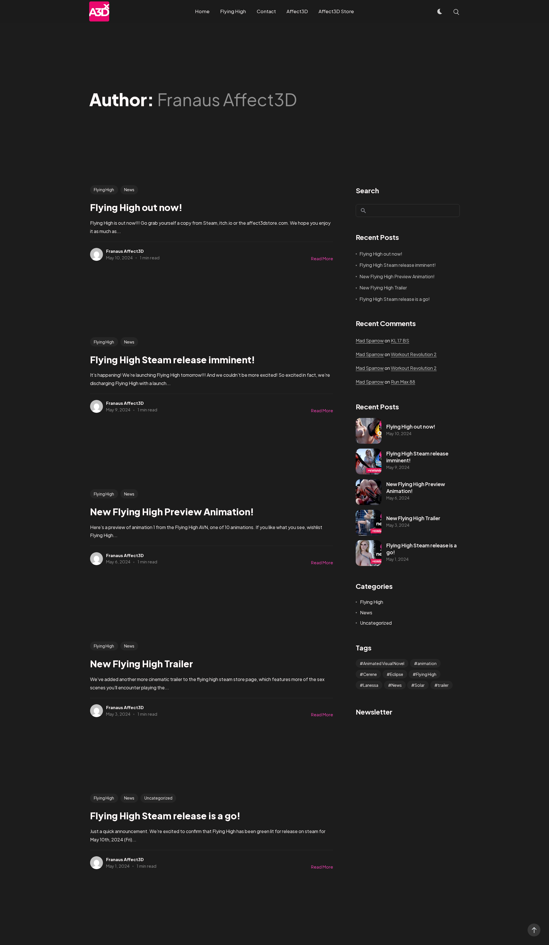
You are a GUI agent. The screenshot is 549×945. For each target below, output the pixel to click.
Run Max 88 (403, 382)
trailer (443, 685)
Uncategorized (158, 797)
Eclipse (396, 674)
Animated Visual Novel (383, 663)
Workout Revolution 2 (414, 354)
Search (367, 190)
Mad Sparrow (370, 341)
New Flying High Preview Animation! (397, 276)
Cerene (370, 674)
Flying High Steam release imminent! (397, 265)
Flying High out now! (380, 254)
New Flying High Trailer (383, 288)
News (129, 189)
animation (427, 663)
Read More (322, 258)
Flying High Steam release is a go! (394, 299)
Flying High (104, 189)
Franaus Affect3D (125, 251)
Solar (420, 685)
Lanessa (370, 685)
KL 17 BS (400, 341)
